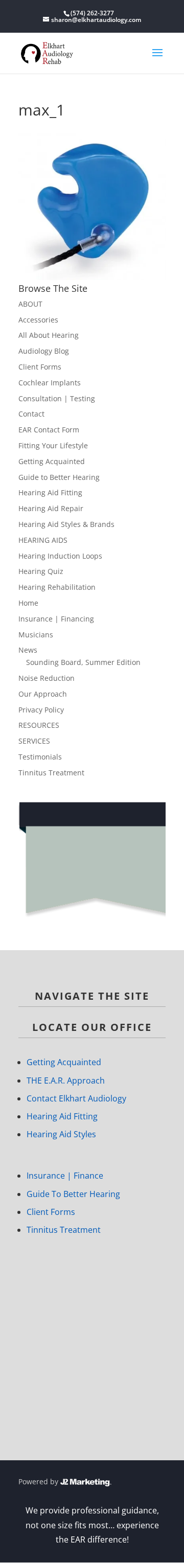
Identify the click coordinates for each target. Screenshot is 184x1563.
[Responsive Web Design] (85, 1481)
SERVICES (34, 741)
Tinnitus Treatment (51, 772)
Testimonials (40, 757)
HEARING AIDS (42, 540)
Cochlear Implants (49, 382)
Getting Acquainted (51, 461)
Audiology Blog (43, 351)
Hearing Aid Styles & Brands (66, 524)
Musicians (35, 634)
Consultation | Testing (56, 398)
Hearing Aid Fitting (50, 492)
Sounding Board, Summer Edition (83, 662)
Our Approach (42, 694)
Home (28, 603)
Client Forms (39, 367)
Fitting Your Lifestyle (53, 445)
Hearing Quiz (40, 571)
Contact (31, 414)
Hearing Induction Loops (60, 556)
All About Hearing (48, 335)
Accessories (38, 320)
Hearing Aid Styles (61, 1134)
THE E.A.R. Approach (66, 1080)
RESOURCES (38, 725)
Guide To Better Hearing (73, 1194)
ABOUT (30, 304)
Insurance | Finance (65, 1175)
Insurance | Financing (56, 619)
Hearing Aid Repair (50, 508)
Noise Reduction (46, 678)
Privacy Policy (41, 710)
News (27, 650)
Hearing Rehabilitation (57, 587)
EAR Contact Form (48, 429)
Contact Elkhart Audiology (76, 1098)
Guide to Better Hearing (59, 477)
